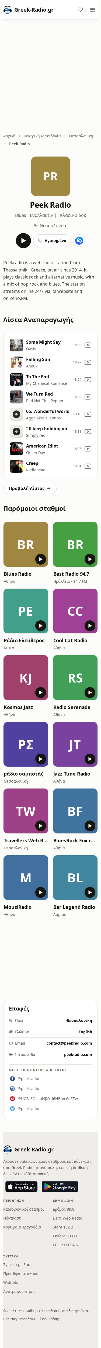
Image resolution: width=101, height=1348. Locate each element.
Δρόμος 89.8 (63, 1209)
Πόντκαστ (12, 1218)
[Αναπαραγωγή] (23, 240)
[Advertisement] (50, 77)
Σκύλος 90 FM (65, 1235)
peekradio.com (78, 1054)
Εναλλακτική (43, 215)
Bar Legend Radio (74, 907)
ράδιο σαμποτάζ (23, 773)
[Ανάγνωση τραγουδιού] (79, 240)
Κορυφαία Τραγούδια (22, 1227)
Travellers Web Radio (26, 840)
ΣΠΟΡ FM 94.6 (65, 1244)
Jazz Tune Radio (71, 773)
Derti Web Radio (67, 1218)
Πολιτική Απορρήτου (19, 1319)
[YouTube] (88, 345)
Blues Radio (18, 574)
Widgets (10, 1282)
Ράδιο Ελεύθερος (24, 640)
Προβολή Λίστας (26, 488)
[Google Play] (60, 1186)
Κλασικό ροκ (73, 215)
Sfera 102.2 (63, 1227)
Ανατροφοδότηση (19, 1291)
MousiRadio (18, 907)
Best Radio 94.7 (71, 574)
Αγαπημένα (55, 240)
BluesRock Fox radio (75, 840)
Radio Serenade (72, 707)
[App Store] (21, 1186)
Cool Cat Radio (70, 640)
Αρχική (9, 135)
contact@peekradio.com (69, 1043)
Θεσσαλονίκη (81, 135)
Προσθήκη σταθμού (21, 1273)
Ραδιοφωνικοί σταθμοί (23, 1209)
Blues (20, 215)
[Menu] (92, 9)
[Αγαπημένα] (80, 9)
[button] (25, 544)
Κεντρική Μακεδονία (42, 135)
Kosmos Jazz (18, 707)
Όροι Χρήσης (50, 1319)
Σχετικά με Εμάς (17, 1264)
